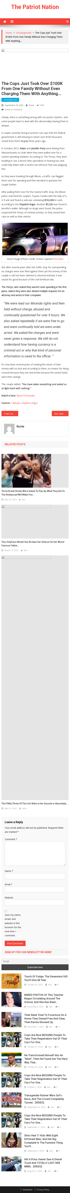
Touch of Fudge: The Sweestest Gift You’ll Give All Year (46, 978)
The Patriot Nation (35, 7)
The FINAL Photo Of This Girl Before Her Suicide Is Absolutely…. (34, 803)
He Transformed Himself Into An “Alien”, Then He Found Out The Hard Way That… (45, 1059)
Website (9, 897)
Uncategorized (10, 99)
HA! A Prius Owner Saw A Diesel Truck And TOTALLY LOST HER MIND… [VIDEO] (43, 1163)
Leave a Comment (13, 109)
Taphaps (15, 402)
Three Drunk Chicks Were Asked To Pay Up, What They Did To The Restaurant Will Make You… (33, 493)
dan (23, 499)
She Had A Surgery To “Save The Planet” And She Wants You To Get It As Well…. (61, 413)
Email (8, 884)
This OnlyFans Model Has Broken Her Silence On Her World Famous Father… (32, 544)
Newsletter (28, 1189)
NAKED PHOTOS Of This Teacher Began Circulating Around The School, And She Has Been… (43, 998)
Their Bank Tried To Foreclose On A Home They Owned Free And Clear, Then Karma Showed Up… (45, 1018)
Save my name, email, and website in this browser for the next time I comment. (13, 925)
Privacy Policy (43, 1189)
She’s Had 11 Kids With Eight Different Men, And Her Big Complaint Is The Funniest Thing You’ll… (43, 1141)
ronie (31, 105)
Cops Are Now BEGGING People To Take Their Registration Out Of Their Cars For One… (45, 1038)
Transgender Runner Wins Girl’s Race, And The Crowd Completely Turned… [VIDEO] (44, 1099)
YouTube (57, 258)
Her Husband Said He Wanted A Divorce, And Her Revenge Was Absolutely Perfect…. (12, 413)
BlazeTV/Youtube (26, 395)
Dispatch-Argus (29, 402)
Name (9, 871)
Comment (11, 839)
